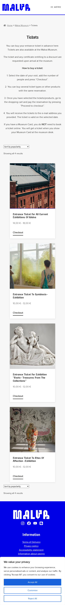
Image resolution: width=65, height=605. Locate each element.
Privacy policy (31, 546)
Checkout (18, 232)
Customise (32, 590)
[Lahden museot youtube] (35, 523)
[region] (32, 581)
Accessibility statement (31, 550)
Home (10, 25)
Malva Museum (22, 25)
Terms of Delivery (31, 542)
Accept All (32, 582)
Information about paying (31, 553)
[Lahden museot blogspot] (41, 523)
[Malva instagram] (23, 523)
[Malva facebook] (29, 523)
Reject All (32, 598)
